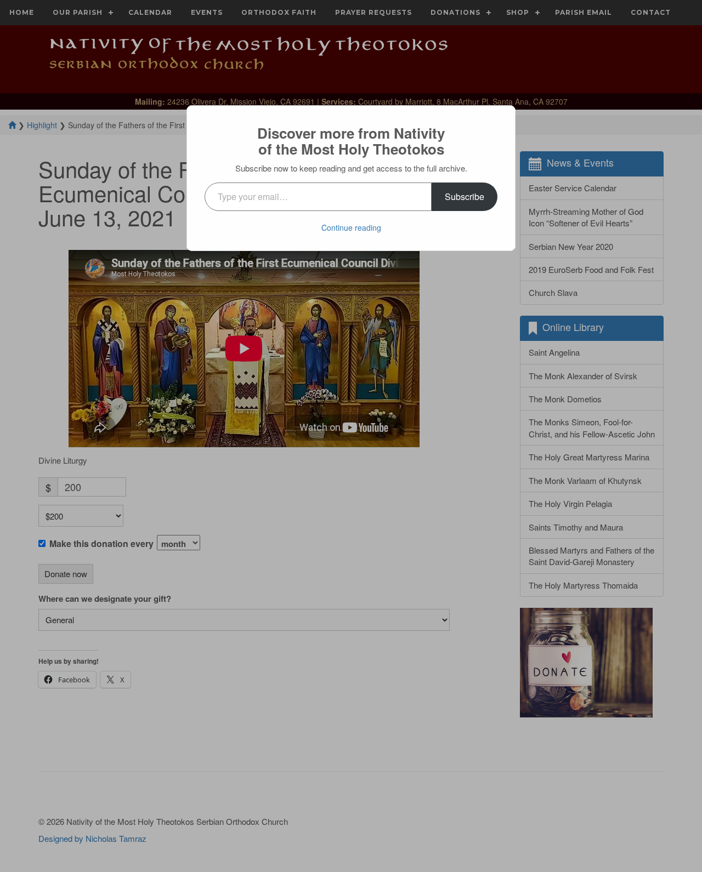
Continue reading (351, 227)
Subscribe (464, 196)
